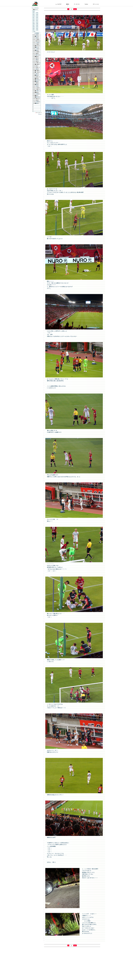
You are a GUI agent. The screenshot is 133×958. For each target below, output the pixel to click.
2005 (34, 26)
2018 (37, 15)
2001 (34, 29)
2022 (37, 12)
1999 (34, 31)
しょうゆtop (35, 7)
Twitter (86, 4)
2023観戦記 (36, 33)
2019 (34, 15)
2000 (37, 29)
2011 (34, 22)
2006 (37, 25)
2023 (34, 12)
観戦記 (67, 4)
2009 (34, 23)
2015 (34, 19)
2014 (37, 19)
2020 (37, 14)
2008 (37, 23)
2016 (37, 17)
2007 (34, 25)
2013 (34, 20)
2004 (37, 26)
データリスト (77, 4)
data (75, 9)
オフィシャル (96, 4)
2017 (34, 17)
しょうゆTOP (58, 4)
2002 (37, 28)
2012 (37, 20)
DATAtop (39, 114)
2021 (34, 14)
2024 (34, 11)
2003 (34, 28)
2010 (37, 22)
